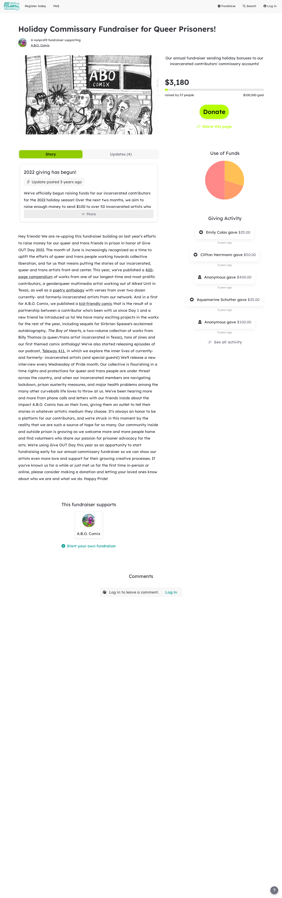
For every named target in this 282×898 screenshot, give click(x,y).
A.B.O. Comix (40, 45)
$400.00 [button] (244, 277)
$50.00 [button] (250, 254)
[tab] (50, 154)
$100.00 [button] (244, 322)
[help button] (274, 890)
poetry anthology (68, 290)
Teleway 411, (54, 350)
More (91, 214)
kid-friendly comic (95, 303)
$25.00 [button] (244, 232)
